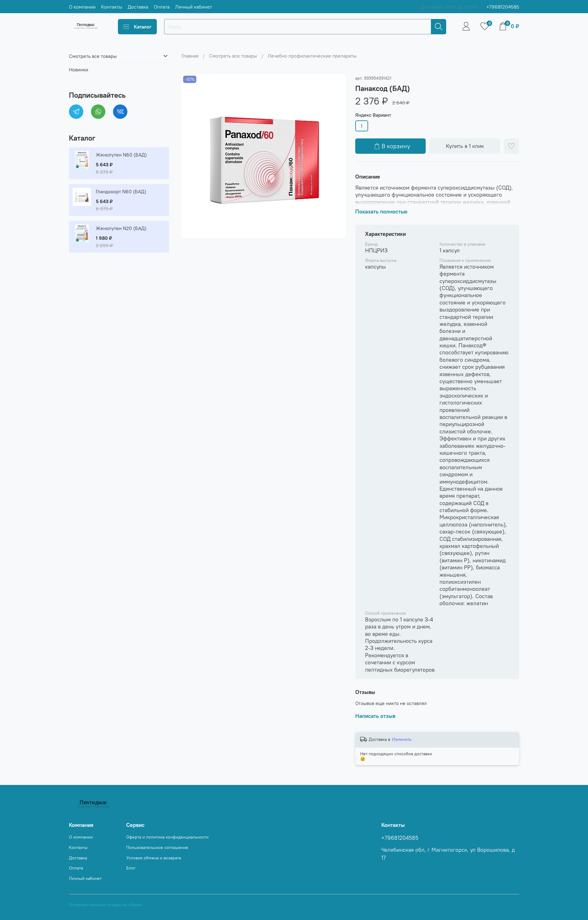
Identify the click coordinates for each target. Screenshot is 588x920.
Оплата (162, 7)
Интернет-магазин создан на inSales (105, 904)
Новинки (78, 69)
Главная (190, 56)
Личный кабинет (193, 7)
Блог (131, 868)
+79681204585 (502, 7)
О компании (82, 7)
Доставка (138, 7)
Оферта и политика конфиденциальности (167, 837)
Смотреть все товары (233, 56)
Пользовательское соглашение (157, 847)
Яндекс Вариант (373, 115)
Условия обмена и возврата (153, 858)
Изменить (402, 739)
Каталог (143, 27)
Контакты (111, 7)
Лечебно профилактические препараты (312, 56)
